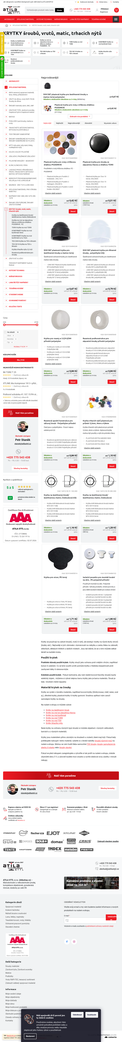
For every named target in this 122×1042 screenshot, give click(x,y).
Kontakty (9, 1020)
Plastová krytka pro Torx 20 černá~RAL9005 (96, 188)
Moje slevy (9, 1004)
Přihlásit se (113, 917)
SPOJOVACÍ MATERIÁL (17, 87)
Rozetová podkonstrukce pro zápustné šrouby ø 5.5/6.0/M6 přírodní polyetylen (100, 349)
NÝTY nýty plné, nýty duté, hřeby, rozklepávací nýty (21, 146)
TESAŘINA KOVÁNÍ (16, 288)
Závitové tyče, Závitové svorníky (18, 969)
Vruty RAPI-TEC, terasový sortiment (20, 979)
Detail (73, 211)
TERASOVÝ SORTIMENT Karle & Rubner (20, 264)
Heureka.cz (21, 820)
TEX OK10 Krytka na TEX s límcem (21, 245)
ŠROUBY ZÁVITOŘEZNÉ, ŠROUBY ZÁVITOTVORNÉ (21, 204)
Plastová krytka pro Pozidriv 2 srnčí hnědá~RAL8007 (60, 188)
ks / (20, 360)
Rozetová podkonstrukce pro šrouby (22, 254)
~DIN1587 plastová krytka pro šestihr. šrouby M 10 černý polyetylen (61, 271)
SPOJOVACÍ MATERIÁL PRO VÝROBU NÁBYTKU (23, 191)
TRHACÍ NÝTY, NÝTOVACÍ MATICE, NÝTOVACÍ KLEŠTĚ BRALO (21, 129)
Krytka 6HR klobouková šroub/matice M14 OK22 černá (100, 510)
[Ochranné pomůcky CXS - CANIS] (85, 841)
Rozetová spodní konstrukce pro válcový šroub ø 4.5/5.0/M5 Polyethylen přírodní (62, 441)
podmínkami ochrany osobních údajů (99, 926)
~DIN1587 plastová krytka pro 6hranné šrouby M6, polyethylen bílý (100, 276)
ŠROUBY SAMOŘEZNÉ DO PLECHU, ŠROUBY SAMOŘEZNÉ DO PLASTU (22, 140)
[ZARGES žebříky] (25, 841)
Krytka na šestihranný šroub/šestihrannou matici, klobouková (24, 216)
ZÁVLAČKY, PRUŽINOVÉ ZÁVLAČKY (22, 156)
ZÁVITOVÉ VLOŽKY (16, 258)
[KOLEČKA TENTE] (9, 849)
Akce (10, 335)
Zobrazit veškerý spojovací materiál (20, 983)
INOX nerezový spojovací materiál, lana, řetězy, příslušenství (21, 94)
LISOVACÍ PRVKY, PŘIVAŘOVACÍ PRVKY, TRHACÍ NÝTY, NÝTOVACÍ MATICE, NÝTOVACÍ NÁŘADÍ (21, 172)
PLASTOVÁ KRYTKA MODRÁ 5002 (98, 438)
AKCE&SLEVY (14, 81)
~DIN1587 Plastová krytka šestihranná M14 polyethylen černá (61, 266)
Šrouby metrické (12, 966)
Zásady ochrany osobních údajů (19, 1017)
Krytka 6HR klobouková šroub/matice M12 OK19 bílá (61, 510)
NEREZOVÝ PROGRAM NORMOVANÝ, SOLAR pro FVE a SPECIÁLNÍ (23, 179)
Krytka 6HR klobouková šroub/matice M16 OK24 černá (100, 515)
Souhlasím (91, 1015)
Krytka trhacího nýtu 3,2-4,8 (22, 249)
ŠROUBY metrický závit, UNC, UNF (21, 106)
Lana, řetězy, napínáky (14, 917)
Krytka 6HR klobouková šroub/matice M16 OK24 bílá (61, 515)
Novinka (11, 339)
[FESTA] (86, 849)
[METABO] (70, 849)
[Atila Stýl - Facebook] (67, 941)
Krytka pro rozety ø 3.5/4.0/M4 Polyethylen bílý (58, 348)
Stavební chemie (12, 927)
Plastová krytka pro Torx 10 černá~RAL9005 (96, 178)
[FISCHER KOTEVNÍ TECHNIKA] (37, 833)
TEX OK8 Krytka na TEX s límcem (24, 241)
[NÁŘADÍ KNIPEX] (84, 833)
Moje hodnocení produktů (16, 1007)
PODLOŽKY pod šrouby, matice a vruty (21, 122)
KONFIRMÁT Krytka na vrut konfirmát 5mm (22, 232)
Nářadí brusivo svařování (15, 913)
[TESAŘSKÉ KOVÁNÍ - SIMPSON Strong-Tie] (71, 841)
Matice (8, 973)
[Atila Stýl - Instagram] (74, 941)
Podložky (9, 976)
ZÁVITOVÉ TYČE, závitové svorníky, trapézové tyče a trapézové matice (22, 111)
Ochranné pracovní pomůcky (17, 923)
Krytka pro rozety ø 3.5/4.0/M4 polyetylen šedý (58, 358)
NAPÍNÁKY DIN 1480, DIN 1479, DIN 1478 (22, 197)
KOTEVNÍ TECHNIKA (16, 270)
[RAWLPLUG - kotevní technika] (9, 833)
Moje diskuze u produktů (15, 1010)
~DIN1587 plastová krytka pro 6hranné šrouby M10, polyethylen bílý (100, 266)
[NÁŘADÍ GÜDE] (9, 841)
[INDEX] (54, 849)
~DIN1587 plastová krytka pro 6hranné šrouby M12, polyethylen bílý (100, 271)
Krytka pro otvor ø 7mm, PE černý (59, 602)
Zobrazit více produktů (79, 116)
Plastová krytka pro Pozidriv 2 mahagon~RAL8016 (58, 183)
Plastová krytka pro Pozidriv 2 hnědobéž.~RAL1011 (58, 178)
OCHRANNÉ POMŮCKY (17, 300)
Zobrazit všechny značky (108, 841)
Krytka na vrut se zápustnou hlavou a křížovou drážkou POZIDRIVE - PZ (22, 222)
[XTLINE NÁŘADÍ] (69, 833)
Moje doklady (11, 1000)
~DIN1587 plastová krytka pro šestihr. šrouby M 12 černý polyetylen (61, 276)
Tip (9, 342)
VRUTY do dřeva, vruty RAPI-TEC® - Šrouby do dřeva (22, 100)
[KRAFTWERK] (25, 849)
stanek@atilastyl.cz (23, 444)
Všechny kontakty (21, 468)
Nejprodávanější (74, 123)
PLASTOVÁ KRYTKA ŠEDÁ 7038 (97, 444)
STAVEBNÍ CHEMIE (16, 294)
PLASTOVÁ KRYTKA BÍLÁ (95, 441)
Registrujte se (11, 1036)
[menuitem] (9, 19)
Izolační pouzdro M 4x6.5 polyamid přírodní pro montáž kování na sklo (99, 601)
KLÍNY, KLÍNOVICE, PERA (18, 165)
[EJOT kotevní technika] (53, 833)
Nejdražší (59, 123)
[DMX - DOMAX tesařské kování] (57, 841)
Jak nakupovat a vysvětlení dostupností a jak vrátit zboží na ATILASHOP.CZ (28, 2)
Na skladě (13, 332)
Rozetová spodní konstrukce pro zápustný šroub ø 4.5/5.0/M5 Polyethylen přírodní (98, 355)
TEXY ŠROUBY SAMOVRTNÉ (19, 134)
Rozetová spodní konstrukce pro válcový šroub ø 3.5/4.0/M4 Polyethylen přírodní (62, 446)
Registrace (104, 12)
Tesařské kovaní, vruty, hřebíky (18, 920)
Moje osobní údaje (13, 994)
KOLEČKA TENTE (15, 307)
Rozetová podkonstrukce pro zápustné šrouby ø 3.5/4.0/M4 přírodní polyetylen (100, 362)
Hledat (59, 10)
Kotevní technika (12, 910)
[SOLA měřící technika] (41, 841)
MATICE (12, 117)
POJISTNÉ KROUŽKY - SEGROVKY (21, 161)
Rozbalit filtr (19, 347)
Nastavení (30, 1036)
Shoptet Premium (103, 1035)
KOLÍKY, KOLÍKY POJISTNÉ (19, 152)
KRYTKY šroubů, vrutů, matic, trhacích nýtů (20, 210)
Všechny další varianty (53, 193)
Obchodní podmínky (13, 1014)
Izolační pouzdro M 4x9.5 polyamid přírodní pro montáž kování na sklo (99, 606)
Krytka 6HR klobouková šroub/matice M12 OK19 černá (100, 504)
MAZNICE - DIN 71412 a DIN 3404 (21, 185)
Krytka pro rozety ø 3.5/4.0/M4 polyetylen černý (58, 353)
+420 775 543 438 (82, 9)
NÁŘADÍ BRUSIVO (15, 276)
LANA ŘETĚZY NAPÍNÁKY (18, 282)
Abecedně (88, 123)
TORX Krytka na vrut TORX (22, 227)
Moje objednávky (12, 997)
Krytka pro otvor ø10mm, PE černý (59, 607)
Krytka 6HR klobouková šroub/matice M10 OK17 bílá (61, 504)
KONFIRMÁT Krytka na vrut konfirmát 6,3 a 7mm (22, 237)
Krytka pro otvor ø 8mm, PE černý (59, 604)
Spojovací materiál (13, 907)
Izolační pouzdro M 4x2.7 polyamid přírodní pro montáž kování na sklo (99, 596)
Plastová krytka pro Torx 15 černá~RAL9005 (96, 183)
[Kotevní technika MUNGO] (23, 833)
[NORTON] (40, 849)
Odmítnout (77, 1015)
